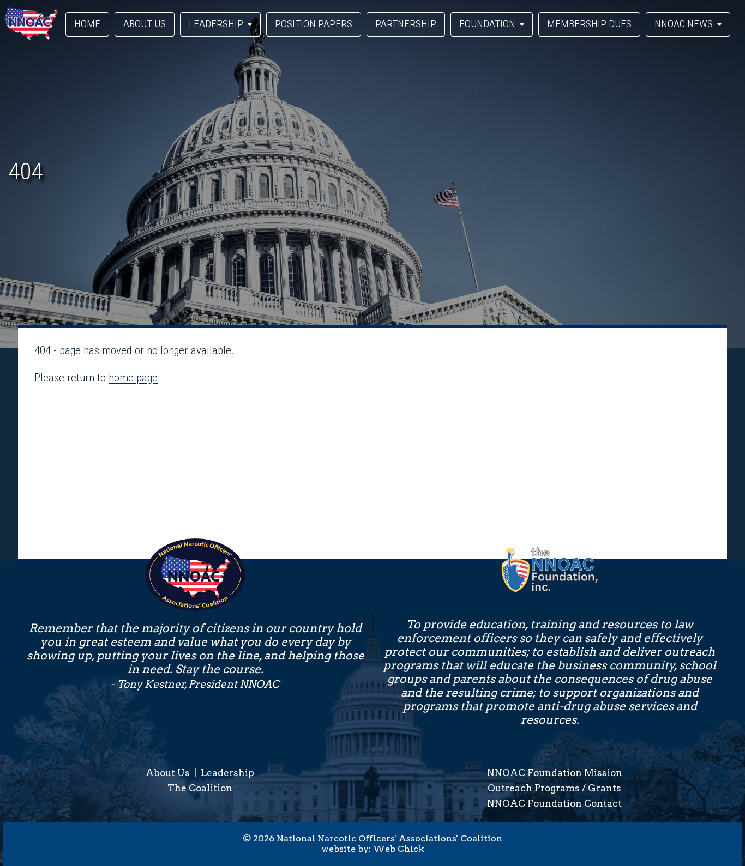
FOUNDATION (488, 23)
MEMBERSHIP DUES (589, 23)
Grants (604, 788)
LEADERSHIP (217, 23)
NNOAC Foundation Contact (554, 803)
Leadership (227, 772)
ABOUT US (144, 23)
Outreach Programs (534, 788)
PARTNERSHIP (405, 23)
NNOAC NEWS (684, 23)
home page (133, 377)
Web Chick (398, 849)
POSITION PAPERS (313, 23)
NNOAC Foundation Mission (554, 772)
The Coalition (199, 788)
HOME (87, 23)
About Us (168, 772)
